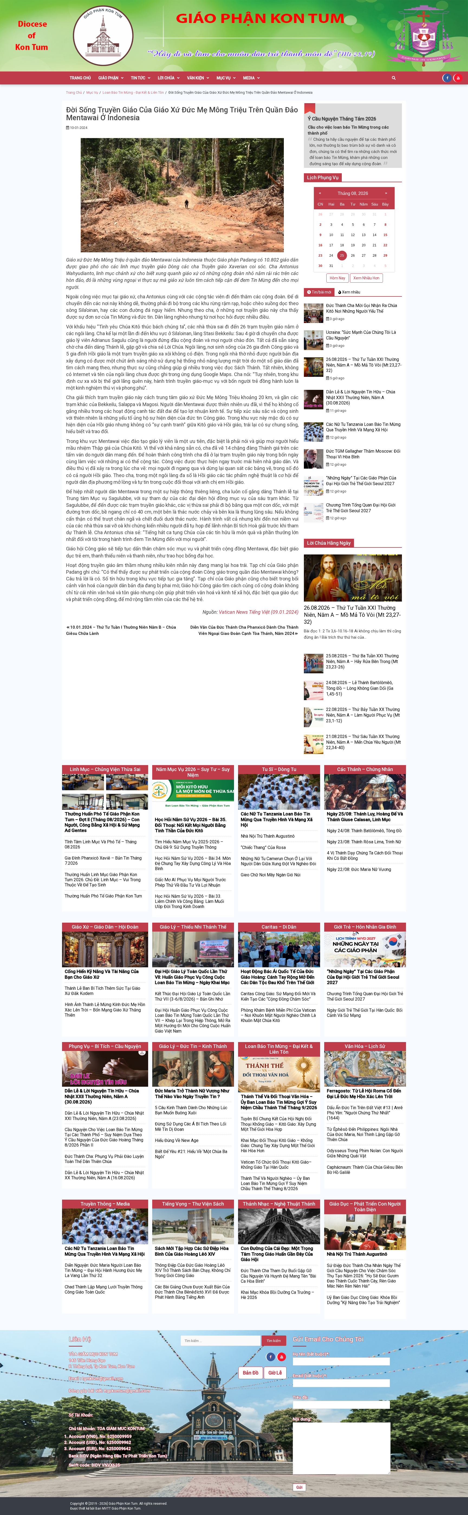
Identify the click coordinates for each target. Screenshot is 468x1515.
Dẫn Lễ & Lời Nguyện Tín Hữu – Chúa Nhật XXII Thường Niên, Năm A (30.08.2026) (360, 397)
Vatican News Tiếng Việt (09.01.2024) (258, 612)
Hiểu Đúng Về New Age (177, 1140)
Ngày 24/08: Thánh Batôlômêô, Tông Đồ (364, 830)
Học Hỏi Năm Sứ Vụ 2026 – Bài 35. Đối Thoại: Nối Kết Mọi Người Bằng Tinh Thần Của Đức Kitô (190, 825)
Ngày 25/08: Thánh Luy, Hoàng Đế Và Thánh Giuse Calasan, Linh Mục (365, 816)
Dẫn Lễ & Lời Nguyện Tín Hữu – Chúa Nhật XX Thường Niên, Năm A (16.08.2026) (104, 1175)
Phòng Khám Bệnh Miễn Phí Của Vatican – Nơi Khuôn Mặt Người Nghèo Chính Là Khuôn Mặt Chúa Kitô (278, 1015)
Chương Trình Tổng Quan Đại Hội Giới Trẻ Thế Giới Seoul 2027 (360, 507)
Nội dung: (302, 1419)
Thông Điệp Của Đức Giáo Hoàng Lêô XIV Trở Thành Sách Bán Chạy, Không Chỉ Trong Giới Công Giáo (192, 1270)
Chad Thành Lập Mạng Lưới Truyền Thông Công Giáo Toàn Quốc (103, 1289)
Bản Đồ (250, 1373)
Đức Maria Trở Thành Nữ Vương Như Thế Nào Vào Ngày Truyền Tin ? (192, 1093)
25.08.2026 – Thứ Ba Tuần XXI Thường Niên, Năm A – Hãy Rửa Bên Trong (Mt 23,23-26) (362, 661)
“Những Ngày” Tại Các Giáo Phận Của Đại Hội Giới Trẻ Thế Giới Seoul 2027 (361, 480)
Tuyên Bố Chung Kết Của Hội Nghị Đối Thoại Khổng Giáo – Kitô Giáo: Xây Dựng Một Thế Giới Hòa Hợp (278, 1124)
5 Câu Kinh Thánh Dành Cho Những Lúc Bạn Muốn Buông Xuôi (191, 1110)
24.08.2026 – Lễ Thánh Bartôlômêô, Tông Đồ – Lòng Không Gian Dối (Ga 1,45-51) (359, 688)
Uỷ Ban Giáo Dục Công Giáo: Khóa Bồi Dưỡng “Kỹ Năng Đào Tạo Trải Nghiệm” (363, 1300)
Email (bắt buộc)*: (310, 1375)
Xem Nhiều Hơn (366, 278)
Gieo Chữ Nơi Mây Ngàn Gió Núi (270, 874)
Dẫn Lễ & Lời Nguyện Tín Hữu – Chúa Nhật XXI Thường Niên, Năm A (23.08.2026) (104, 1116)
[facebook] (447, 77)
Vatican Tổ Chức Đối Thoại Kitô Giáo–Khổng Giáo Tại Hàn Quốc (276, 1165)
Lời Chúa (166, 78)
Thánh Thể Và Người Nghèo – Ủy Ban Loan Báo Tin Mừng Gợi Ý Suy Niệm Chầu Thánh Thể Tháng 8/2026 (275, 1183)
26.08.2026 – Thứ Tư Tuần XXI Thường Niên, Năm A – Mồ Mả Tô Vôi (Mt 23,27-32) (364, 365)
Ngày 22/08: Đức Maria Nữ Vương (359, 869)
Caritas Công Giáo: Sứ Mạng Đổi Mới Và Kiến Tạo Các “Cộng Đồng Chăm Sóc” (278, 996)
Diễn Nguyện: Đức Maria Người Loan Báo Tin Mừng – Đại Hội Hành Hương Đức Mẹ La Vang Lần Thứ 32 (103, 1270)
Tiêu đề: (300, 1397)
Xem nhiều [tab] (350, 292)
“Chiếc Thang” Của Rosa (263, 847)
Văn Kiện (195, 78)
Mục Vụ (223, 78)
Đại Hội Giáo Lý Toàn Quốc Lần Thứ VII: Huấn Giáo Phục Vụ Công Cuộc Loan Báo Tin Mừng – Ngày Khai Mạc (192, 977)
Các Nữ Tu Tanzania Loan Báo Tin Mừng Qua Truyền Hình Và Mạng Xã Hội (363, 427)
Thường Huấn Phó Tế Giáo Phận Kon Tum (103, 896)
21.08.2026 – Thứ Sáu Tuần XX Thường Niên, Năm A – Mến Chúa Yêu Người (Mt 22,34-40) (363, 742)
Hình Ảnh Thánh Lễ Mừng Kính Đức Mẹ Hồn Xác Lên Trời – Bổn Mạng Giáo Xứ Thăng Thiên (105, 1009)
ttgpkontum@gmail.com (127, 1390)
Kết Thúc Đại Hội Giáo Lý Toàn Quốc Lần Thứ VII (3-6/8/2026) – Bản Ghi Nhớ (192, 996)
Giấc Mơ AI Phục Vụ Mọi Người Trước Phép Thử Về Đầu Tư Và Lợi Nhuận (190, 882)
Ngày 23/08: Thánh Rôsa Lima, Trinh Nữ (364, 841)
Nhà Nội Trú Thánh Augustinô (268, 836)
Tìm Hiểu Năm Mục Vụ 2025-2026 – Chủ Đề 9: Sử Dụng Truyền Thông (189, 844)
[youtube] (458, 77)
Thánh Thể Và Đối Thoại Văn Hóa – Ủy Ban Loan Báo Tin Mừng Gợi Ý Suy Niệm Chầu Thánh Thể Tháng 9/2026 (279, 1102)
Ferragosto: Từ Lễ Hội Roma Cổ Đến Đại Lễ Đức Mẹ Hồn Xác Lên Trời (364, 1093)
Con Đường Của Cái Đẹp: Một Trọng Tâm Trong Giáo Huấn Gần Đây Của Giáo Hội (277, 1254)
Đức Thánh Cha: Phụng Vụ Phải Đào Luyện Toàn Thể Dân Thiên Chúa (104, 1159)
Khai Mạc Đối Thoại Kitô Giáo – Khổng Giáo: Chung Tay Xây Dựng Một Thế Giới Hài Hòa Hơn (278, 1145)
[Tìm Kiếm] (394, 77)
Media (249, 78)
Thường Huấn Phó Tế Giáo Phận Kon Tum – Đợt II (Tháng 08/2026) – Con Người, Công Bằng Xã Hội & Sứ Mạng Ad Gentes (102, 822)
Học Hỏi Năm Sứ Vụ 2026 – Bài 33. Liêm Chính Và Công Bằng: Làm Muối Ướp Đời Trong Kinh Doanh (189, 901)
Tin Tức (138, 78)
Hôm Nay (337, 278)
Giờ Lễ (275, 1373)
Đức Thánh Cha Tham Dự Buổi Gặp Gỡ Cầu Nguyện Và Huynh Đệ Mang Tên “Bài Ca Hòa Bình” (278, 1276)
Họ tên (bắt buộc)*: (311, 1354)
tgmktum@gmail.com (102, 1378)
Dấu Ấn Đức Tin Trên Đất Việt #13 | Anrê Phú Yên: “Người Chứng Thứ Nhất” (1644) (365, 1113)
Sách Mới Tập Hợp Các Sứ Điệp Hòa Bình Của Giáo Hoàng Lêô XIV (192, 1251)
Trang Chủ (80, 78)
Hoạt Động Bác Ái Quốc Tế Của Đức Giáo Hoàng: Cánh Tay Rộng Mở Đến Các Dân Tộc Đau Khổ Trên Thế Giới (277, 977)
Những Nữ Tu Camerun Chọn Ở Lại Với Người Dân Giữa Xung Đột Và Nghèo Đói (278, 861)
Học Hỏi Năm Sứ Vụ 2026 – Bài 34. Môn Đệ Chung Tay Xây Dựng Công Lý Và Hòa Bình (193, 863)
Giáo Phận (108, 78)
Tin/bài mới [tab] (321, 292)
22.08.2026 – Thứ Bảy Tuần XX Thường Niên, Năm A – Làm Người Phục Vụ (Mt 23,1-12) (363, 715)
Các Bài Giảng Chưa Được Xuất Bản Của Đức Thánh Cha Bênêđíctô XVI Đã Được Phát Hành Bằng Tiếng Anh (192, 1292)
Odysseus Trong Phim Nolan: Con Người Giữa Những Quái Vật (365, 1153)
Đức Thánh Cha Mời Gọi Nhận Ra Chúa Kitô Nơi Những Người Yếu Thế (361, 308)
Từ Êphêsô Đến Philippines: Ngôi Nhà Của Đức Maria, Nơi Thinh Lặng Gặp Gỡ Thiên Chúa (363, 1134)
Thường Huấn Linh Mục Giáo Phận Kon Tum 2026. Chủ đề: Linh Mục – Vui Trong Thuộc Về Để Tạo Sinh (103, 879)
